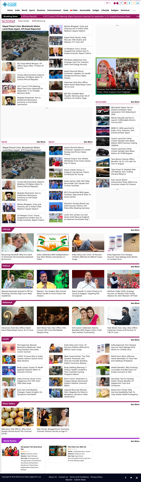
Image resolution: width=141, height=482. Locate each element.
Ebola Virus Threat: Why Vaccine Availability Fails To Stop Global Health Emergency (124, 392)
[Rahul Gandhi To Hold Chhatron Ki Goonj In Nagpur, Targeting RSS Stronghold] (88, 279)
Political (6, 266)
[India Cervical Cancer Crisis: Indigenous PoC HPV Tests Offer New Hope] (9, 381)
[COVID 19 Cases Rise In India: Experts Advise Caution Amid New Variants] (9, 359)
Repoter (69, 479)
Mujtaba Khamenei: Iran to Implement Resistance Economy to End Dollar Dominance (29, 101)
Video (75, 10)
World (24, 10)
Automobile (85, 10)
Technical (125, 10)
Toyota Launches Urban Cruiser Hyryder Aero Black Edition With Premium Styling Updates (124, 141)
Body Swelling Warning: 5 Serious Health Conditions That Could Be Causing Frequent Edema (75, 370)
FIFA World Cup (38, 21)
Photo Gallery (9, 403)
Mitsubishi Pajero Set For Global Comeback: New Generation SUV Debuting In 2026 (123, 110)
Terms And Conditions (79, 477)
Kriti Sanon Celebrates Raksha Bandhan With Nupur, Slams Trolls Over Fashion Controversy (87, 330)
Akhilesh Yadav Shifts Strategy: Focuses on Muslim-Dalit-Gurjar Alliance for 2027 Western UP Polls (122, 293)
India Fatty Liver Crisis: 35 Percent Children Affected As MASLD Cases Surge (87, 256)
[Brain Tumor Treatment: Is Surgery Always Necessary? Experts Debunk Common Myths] (56, 381)
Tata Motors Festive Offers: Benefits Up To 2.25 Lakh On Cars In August (123, 161)
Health (6, 339)
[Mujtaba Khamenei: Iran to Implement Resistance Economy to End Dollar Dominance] (9, 100)
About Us (53, 477)
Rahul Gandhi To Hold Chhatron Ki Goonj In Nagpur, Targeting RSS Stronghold (87, 293)
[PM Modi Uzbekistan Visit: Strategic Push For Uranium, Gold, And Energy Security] (56, 63)
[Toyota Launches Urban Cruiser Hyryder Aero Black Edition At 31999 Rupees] (103, 152)
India (17, 10)
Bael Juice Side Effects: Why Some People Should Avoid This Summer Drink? (17, 431)
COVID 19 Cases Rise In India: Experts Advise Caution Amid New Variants (30, 358)
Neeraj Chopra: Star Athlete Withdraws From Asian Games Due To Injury (77, 160)
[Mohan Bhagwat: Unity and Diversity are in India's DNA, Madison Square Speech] (56, 29)
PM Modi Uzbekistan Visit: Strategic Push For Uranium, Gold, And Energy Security (76, 62)
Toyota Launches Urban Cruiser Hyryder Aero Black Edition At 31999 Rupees (123, 151)
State (65, 10)
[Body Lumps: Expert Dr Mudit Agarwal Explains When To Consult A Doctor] (9, 370)
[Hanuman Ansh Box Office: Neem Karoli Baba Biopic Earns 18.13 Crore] (56, 85)
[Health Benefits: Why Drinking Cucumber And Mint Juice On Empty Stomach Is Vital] (103, 370)
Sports (32, 10)
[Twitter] (130, 3)
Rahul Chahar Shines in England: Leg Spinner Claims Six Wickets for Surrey (76, 172)
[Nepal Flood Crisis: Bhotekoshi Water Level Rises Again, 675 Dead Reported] (25, 46)
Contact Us (63, 477)
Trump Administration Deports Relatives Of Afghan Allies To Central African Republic (30, 77)
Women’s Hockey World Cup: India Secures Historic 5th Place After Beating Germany (76, 205)
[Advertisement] (47, 123)
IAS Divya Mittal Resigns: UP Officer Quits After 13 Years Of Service (30, 65)
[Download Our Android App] (115, 3)
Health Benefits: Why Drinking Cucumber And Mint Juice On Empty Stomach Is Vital (124, 369)
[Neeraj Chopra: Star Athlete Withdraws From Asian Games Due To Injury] (56, 161)
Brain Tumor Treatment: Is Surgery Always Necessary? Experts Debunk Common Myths (76, 382)
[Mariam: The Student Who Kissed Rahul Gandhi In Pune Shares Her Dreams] (53, 279)
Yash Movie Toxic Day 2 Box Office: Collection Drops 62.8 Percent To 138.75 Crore (122, 330)
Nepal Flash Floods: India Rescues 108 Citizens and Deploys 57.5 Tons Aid (75, 39)
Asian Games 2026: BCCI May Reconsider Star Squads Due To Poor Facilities (77, 183)
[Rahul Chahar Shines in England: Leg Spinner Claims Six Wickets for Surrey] (56, 173)
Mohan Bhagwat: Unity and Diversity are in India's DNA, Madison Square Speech (76, 28)
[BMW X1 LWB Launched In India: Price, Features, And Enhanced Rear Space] (103, 131)
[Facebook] (121, 3)
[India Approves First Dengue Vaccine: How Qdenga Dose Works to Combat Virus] (123, 242)
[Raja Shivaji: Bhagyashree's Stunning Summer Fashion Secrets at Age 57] (53, 417)
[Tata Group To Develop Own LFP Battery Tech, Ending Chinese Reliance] (103, 172)
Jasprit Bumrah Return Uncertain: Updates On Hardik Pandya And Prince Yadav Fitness (77, 74)
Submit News (80, 479)
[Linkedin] (137, 3)
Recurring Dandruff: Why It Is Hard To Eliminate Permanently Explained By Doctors (17, 256)
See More (41, 142)
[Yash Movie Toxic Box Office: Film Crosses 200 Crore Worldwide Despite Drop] (53, 315)
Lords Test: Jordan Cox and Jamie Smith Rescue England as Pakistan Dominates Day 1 (77, 216)
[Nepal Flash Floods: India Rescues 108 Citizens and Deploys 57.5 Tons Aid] (56, 40)
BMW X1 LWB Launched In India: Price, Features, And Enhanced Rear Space (122, 130)
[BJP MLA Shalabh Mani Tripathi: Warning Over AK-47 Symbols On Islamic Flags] (56, 96)
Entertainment (54, 10)
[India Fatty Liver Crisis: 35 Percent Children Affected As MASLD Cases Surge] (88, 242)
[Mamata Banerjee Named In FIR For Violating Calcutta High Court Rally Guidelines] (18, 279)
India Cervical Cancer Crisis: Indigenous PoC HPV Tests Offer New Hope (29, 380)
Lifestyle (105, 10)
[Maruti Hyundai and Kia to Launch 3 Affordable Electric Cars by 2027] (103, 120)
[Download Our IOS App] (117, 3)
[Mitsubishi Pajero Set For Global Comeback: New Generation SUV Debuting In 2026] (103, 110)
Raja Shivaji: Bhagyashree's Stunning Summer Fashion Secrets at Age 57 (53, 430)
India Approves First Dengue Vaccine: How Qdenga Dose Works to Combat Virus (122, 256)
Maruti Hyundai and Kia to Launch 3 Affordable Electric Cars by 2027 (123, 119)
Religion (115, 10)
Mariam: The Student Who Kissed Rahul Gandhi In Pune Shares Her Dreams (51, 293)
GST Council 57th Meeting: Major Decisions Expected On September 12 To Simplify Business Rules (60, 16)
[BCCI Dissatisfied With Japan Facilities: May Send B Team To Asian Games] (56, 195)
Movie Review (10, 441)
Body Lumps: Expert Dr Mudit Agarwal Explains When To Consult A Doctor (30, 369)
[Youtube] (125, 3)
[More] (134, 10)
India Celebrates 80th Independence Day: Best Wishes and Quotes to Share (53, 256)
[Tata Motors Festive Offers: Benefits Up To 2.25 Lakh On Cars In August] (103, 162)
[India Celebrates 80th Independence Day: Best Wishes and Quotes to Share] (53, 242)
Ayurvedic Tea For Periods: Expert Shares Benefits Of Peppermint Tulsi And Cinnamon (122, 382)
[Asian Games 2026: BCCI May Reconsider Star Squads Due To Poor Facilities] (56, 184)
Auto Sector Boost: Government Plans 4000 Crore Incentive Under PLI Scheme (124, 182)
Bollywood (7, 302)
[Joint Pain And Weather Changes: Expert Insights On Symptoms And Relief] (9, 393)
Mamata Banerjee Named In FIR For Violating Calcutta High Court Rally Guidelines (17, 293)
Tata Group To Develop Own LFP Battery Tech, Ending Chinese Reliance (123, 171)
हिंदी (107, 3)
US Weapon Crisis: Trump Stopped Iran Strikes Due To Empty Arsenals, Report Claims (77, 50)
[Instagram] (134, 3)
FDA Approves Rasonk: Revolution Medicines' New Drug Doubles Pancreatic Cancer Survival (29, 348)
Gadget (95, 10)
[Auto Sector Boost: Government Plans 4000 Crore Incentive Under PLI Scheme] (103, 183)
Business (41, 10)
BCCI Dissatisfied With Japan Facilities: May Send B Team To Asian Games (77, 194)
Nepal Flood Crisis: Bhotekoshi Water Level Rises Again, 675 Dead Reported (21, 27)
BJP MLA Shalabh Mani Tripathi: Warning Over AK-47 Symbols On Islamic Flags (77, 95)
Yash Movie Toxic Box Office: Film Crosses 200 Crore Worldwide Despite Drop (51, 330)
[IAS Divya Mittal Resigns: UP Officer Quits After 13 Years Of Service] (9, 66)
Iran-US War (23, 21)
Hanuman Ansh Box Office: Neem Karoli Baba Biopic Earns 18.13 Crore (77, 84)
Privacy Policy (96, 477)
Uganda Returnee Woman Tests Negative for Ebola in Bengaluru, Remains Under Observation (76, 393)
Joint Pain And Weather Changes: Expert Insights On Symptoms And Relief (29, 392)
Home (10, 10)
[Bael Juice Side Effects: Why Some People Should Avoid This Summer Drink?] (18, 417)
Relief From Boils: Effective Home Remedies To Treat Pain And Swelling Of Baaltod (124, 358)
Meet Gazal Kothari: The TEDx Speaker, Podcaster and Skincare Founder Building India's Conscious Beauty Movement (77, 359)
